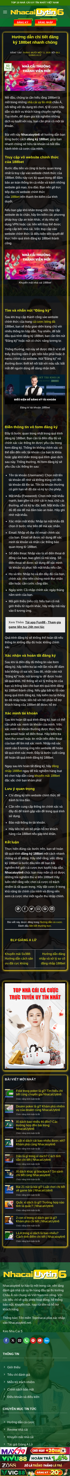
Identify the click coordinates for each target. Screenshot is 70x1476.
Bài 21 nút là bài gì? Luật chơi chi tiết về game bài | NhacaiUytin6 (40, 1188)
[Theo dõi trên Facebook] (6, 1340)
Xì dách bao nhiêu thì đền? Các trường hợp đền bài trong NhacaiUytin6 (37, 1125)
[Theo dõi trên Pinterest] (33, 1340)
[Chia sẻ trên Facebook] (25, 909)
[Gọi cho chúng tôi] (26, 1340)
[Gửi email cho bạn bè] (38, 909)
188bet (15, 196)
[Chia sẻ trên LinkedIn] (52, 909)
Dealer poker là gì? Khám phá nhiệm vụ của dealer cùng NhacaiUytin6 (40, 1108)
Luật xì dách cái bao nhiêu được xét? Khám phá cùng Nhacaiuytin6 (40, 1142)
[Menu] (5, 11)
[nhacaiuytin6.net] (37, 12)
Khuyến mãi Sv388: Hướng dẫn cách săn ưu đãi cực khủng (19, 958)
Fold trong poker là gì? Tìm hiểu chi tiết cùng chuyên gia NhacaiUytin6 (39, 1092)
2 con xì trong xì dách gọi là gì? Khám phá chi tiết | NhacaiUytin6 (37, 1219)
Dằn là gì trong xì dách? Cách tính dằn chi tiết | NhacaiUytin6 (38, 1158)
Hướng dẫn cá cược (51, 922)
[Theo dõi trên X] (13, 1340)
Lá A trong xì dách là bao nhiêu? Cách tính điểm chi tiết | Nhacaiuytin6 (40, 1235)
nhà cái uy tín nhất (39, 102)
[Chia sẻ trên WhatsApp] (18, 909)
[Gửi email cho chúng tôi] (20, 1340)
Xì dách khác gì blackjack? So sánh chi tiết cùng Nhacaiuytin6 (39, 1173)
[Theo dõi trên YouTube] (40, 1340)
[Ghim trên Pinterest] (45, 909)
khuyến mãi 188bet (47, 775)
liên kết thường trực (40, 925)
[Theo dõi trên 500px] (46, 1340)
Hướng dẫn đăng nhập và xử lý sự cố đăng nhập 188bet (52, 958)
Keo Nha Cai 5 (12, 1331)
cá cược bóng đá (43, 321)
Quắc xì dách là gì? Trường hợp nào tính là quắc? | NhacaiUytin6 (40, 1204)
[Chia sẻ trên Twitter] (32, 909)
